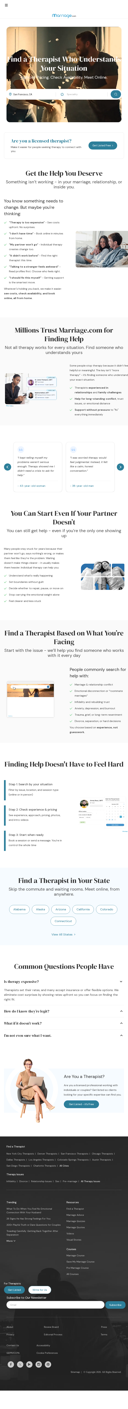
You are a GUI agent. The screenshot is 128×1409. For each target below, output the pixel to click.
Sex (57, 1181)
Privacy (10, 1334)
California (83, 909)
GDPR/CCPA (13, 1352)
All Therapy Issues (90, 1181)
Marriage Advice (75, 1214)
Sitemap (75, 1372)
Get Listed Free (101, 145)
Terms (104, 1334)
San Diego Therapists (18, 1165)
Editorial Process (53, 1334)
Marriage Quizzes (75, 1221)
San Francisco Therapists (74, 1153)
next (120, 467)
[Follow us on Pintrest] (48, 1364)
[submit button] (116, 94)
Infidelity (11, 1181)
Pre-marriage (70, 1181)
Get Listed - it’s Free (81, 1104)
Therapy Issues (15, 1174)
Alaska (40, 909)
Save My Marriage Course (80, 1261)
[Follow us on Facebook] (11, 1364)
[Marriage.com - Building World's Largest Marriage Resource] (64, 16)
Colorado (106, 909)
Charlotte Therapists (44, 1165)
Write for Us (39, 1290)
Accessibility (43, 1345)
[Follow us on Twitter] (20, 1364)
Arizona (61, 909)
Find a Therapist (15, 1146)
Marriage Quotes (75, 1227)
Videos (70, 1233)
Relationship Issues (41, 1181)
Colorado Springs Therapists (73, 1159)
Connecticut (63, 921)
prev (7, 467)
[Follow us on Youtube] (29, 1364)
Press (104, 1326)
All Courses (72, 1274)
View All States (62, 934)
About (9, 1326)
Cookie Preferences (47, 1352)
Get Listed (14, 1290)
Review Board (51, 1326)
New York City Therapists (20, 1153)
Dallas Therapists (15, 1159)
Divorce (23, 1181)
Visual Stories (73, 1239)
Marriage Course (75, 1255)
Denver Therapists (47, 1153)
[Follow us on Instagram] (39, 1364)
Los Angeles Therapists (41, 1159)
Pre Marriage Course (77, 1267)
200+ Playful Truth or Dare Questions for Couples (33, 1224)
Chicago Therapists (102, 1153)
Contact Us (12, 1345)
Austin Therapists (101, 1159)
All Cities (64, 1165)
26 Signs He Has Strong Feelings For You (28, 1218)
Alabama (19, 909)
